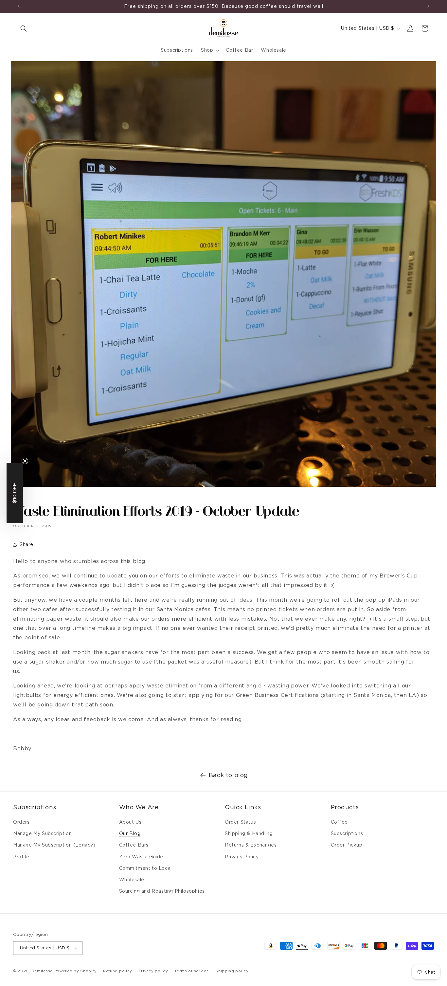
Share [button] (26, 544)
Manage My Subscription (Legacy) (54, 845)
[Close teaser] (25, 461)
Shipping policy (232, 971)
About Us (130, 822)
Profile (21, 856)
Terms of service (191, 971)
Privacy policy (153, 971)
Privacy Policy (242, 856)
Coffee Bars (134, 845)
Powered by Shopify (75, 971)
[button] (23, 28)
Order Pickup (347, 845)
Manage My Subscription (42, 833)
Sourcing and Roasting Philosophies (162, 891)
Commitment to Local (145, 868)
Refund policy (117, 971)
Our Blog (130, 833)
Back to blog (228, 775)
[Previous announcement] (18, 6)
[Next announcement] (428, 6)
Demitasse (42, 971)
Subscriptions (347, 833)
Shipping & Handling (249, 833)
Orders (21, 822)
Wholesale (131, 879)
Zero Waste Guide (141, 856)
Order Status (240, 822)
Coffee (339, 822)
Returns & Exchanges (251, 845)
